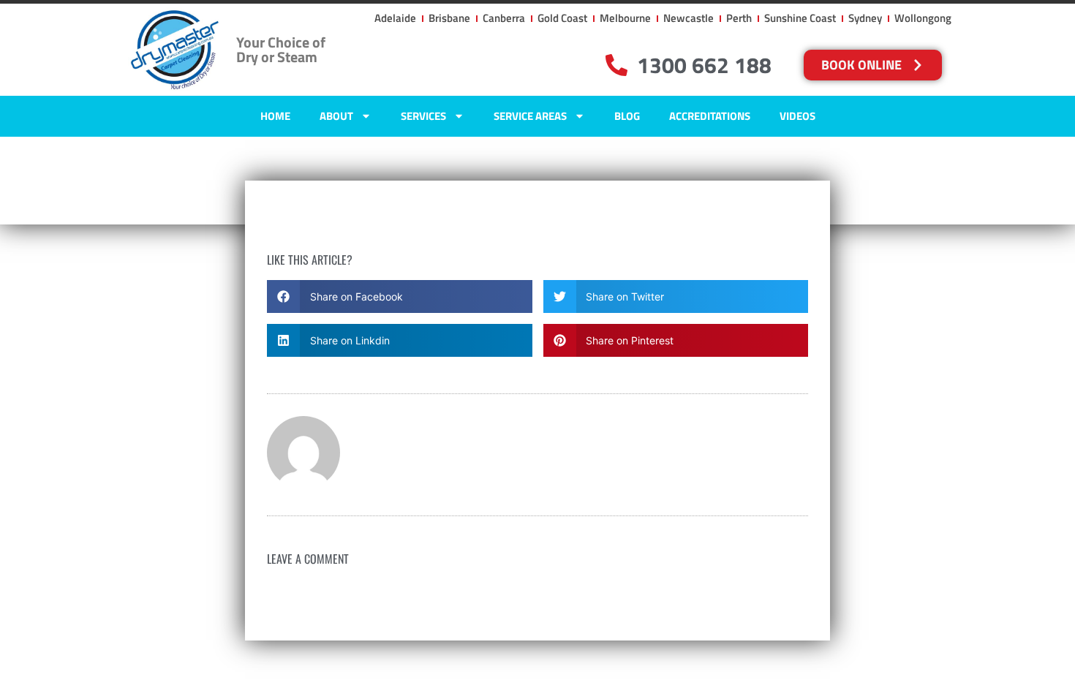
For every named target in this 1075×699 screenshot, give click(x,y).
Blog (627, 115)
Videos (797, 115)
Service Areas (530, 115)
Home (275, 115)
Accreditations (709, 115)
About (336, 115)
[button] (399, 296)
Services (423, 115)
